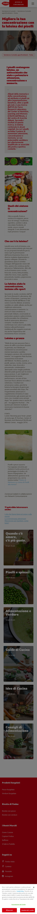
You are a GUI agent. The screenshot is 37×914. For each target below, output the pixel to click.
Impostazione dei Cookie (18, 904)
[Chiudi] (33, 887)
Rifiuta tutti (9, 910)
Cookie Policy (20, 891)
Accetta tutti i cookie (27, 910)
